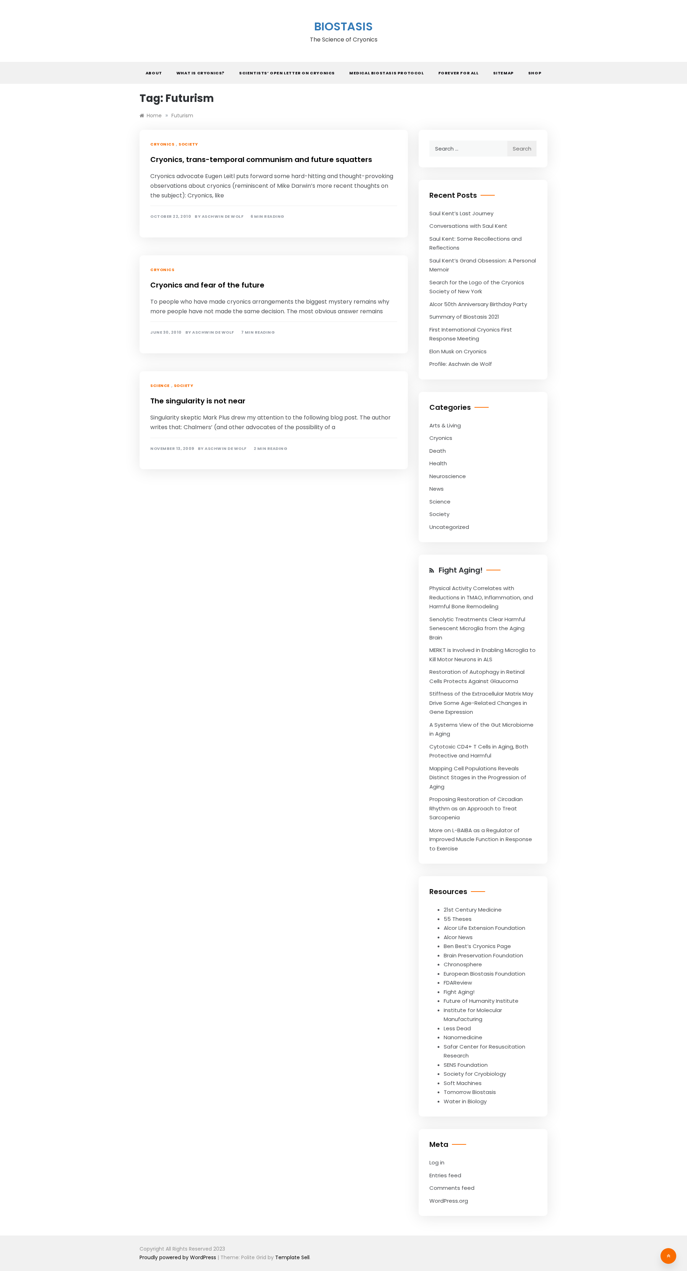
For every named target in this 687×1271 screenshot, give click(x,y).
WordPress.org (448, 1200)
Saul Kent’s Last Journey (461, 213)
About (154, 73)
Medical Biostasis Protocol (386, 73)
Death (437, 451)
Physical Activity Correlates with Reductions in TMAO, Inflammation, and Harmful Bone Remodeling (481, 597)
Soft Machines (463, 1083)
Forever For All (458, 73)
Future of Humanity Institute (481, 1001)
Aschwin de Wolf (223, 216)
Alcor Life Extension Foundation (484, 928)
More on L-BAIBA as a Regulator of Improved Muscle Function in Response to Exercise (480, 839)
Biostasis (343, 26)
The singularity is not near (197, 401)
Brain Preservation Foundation (483, 955)
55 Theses (458, 919)
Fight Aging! (461, 570)
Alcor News (458, 937)
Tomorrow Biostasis (470, 1092)
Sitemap (503, 73)
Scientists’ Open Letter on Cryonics (287, 73)
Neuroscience (447, 476)
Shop (534, 73)
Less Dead (457, 1028)
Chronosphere (463, 964)
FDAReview (458, 982)
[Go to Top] (668, 1256)
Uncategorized (449, 527)
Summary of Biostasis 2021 (464, 316)
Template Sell (292, 1257)
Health (438, 463)
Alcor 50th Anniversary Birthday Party (478, 304)
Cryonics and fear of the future (207, 285)
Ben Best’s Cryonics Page (477, 946)
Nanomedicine (463, 1037)
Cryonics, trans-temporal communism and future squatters (261, 159)
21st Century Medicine (473, 909)
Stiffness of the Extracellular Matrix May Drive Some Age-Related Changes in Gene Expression (481, 703)
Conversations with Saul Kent (468, 226)
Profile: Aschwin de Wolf (460, 364)
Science (160, 385)
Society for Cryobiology (475, 1074)
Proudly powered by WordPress (179, 1257)
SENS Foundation (466, 1065)
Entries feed (445, 1175)
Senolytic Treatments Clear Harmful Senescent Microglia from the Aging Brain (477, 628)
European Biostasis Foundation (484, 973)
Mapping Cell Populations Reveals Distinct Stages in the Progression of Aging (477, 777)
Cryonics (162, 144)
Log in (436, 1162)
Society (188, 144)
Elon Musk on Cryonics (458, 351)
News (436, 488)
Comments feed (451, 1188)
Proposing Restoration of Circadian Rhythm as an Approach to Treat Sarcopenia (476, 808)
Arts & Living (445, 425)
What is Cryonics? (200, 73)
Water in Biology (465, 1101)
